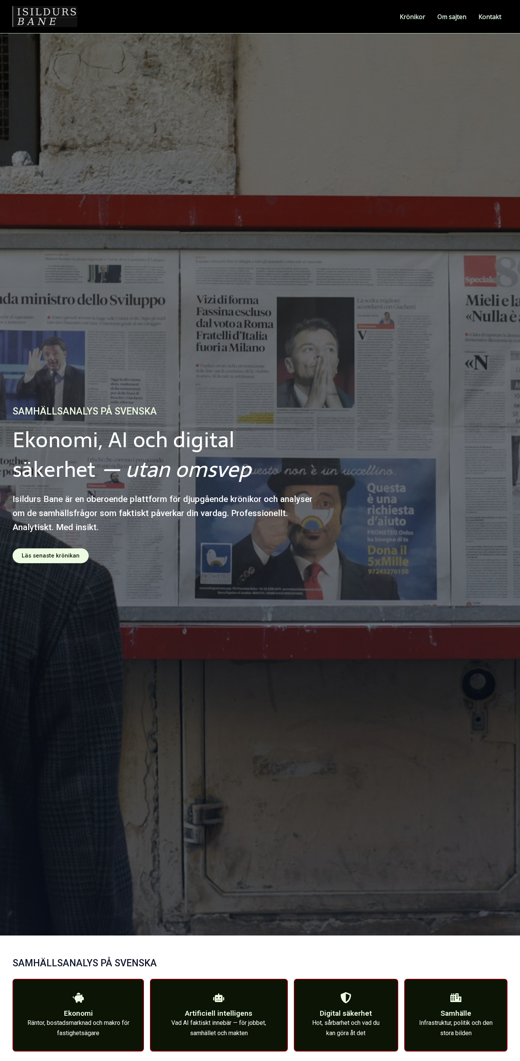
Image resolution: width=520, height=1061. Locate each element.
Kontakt (490, 17)
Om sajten (451, 17)
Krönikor (412, 17)
